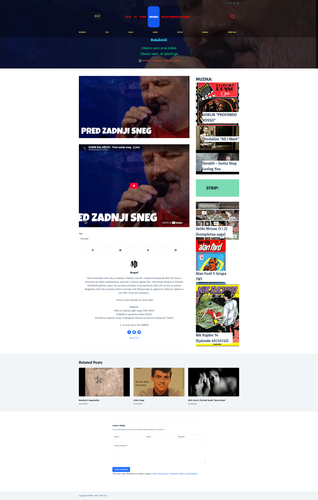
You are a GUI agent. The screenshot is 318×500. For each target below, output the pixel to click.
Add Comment (121, 446)
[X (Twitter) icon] (134, 332)
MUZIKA (153, 16)
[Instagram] (238, 3)
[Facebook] (231, 3)
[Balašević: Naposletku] (104, 382)
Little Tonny (139, 400)
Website (181, 437)
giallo (130, 32)
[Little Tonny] (159, 382)
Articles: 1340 (134, 338)
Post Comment (121, 469)
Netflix (180, 32)
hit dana (84, 239)
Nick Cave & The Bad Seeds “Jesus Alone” (207, 400)
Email (148, 437)
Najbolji (205, 32)
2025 (107, 32)
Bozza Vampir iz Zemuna (175, 16)
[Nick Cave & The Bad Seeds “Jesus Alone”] (213, 382)
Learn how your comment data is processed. (175, 473)
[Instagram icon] (139, 332)
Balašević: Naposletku (89, 400)
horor (155, 32)
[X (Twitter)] (234, 3)
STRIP (143, 16)
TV (135, 16)
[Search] (233, 17)
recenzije (82, 32)
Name (116, 437)
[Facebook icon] (129, 332)
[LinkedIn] (175, 250)
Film (128, 16)
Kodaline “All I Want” (221, 139)
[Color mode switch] (226, 3)
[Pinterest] (148, 250)
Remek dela (232, 32)
